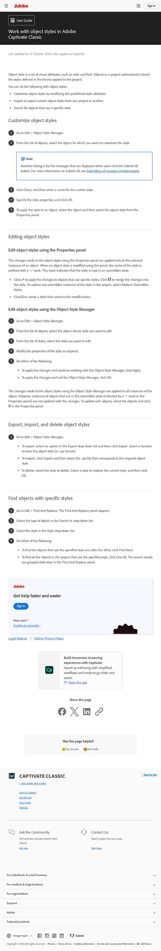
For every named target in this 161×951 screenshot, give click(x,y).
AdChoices (146, 943)
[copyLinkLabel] (99, 715)
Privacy (51, 943)
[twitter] (54, 936)
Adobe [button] (11, 912)
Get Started (25, 797)
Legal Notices (17, 638)
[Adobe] (21, 6)
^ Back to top (149, 774)
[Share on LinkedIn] (86, 715)
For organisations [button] (17, 894)
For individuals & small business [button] (27, 875)
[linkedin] (62, 936)
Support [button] (12, 903)
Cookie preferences (84, 943)
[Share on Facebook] (62, 715)
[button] (138, 6)
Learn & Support (27, 792)
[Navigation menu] (6, 6)
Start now (96, 848)
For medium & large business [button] (25, 884)
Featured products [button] (18, 922)
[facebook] (40, 936)
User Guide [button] (24, 20)
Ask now (23, 848)
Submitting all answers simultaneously (113, 171)
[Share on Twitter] (74, 715)
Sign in (151, 6)
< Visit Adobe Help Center (32, 783)
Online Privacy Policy (49, 638)
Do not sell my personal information (115, 943)
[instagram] (47, 936)
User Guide (25, 802)
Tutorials (23, 807)
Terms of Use (64, 943)
